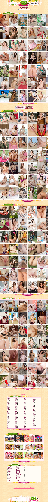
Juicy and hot (23, 89)
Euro (15, 401)
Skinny (33, 405)
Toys (33, 419)
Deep (7, 424)
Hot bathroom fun (41, 64)
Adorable (8, 398)
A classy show (32, 64)
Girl (15, 408)
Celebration (8, 417)
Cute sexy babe (4, 136)
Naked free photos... (41, 26)
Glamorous (16, 410)
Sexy (33, 402)
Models (24, 401)
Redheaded (34, 399)
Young (33, 426)
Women (33, 424)
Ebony (16, 398)
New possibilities (32, 387)
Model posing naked (14, 149)
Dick (7, 425)
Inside (16, 421)
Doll (7, 427)
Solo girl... (41, 230)
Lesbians (16, 424)
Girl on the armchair (41, 174)
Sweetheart (34, 414)
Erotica (16, 400)
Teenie (33, 416)
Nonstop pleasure (23, 349)
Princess (24, 425)
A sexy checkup (4, 268)
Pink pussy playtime (32, 230)
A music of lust (4, 51)
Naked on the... (41, 349)
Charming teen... (32, 199)
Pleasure (24, 422)
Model (24, 400)
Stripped (33, 409)
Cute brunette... (4, 199)
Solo (33, 408)
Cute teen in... (23, 136)
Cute (7, 422)
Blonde (8, 413)
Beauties (8, 408)
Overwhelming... (41, 268)
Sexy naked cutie (41, 89)
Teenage (33, 415)
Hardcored (16, 416)
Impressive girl (23, 174)
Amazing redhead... (14, 230)
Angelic (8, 403)
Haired (16, 413)
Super (33, 413)
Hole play (23, 51)
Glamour (16, 411)
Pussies (24, 426)
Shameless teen (41, 199)
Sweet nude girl (32, 324)
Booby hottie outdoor (5, 149)
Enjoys (16, 399)
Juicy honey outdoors (32, 26)
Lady (15, 422)
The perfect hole (32, 51)
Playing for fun (14, 324)
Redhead (33, 398)
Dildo (7, 426)
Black (7, 412)
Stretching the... (13, 26)
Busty (7, 416)
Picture (24, 419)
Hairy (15, 414)
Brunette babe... (4, 174)
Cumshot (8, 421)
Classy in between (4, 349)
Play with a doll (13, 293)
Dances (8, 423)
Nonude (24, 405)
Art (7, 404)
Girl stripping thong (5, 64)
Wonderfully (34, 425)
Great (15, 412)
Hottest (16, 418)
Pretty (24, 424)
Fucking (16, 406)
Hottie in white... (4, 324)
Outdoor (24, 410)
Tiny (33, 417)
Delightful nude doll (14, 51)
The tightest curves (4, 26)
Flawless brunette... (23, 268)
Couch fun (23, 374)
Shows (33, 404)
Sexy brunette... (32, 268)
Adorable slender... (14, 136)
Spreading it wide (23, 255)
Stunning (34, 411)
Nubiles (24, 406)
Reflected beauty (41, 149)
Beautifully (8, 409)
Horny (16, 417)
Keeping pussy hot (14, 89)
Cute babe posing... (14, 374)
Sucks (33, 412)
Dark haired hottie (13, 268)
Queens (24, 427)
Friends (16, 404)
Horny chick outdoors (32, 174)
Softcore (33, 407)
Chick (7, 418)
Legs (15, 423)
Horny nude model (14, 387)
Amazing (8, 400)
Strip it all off (41, 51)
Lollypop (16, 426)
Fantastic (16, 402)
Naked (24, 402)
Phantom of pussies (41, 136)
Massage (24, 398)
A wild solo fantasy (14, 255)
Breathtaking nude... (23, 387)
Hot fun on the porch (32, 374)
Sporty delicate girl (4, 387)
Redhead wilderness (14, 64)
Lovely (16, 427)
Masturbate (25, 399)
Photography (25, 417)
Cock (7, 419)
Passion (24, 413)
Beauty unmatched (32, 255)
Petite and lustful (23, 149)
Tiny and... (14, 349)
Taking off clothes (32, 349)
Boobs (7, 414)
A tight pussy (32, 89)
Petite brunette (41, 293)
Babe (7, 405)
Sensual (33, 401)
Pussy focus (23, 293)
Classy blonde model (5, 89)
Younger (33, 427)
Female (16, 403)
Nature (24, 403)
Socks (33, 406)
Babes (7, 406)
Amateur (8, 399)
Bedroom (8, 410)
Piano (24, 418)
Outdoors (24, 411)
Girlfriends (16, 409)
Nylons (24, 408)
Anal (7, 402)
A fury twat (23, 26)
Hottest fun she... (32, 136)
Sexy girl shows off (41, 374)
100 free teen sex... (32, 149)
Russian (33, 400)
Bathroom (8, 407)
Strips (33, 410)
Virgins (33, 423)
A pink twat (5, 230)
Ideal (15, 419)
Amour (8, 401)
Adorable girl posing (32, 293)
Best (7, 411)
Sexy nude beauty (23, 199)
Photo (24, 416)
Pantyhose (25, 412)
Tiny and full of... (41, 387)
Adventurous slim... (14, 199)
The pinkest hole (23, 230)
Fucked (16, 405)
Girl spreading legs (23, 64)
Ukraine (33, 420)
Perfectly (24, 414)
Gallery (16, 407)
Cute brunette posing (23, 324)
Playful (24, 421)
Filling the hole (4, 293)
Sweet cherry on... (4, 374)
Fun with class (14, 174)
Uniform (33, 421)
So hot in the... (41, 324)
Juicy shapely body (4, 255)
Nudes (24, 407)
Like (15, 425)
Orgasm (24, 409)
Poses (24, 423)
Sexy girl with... (41, 255)
